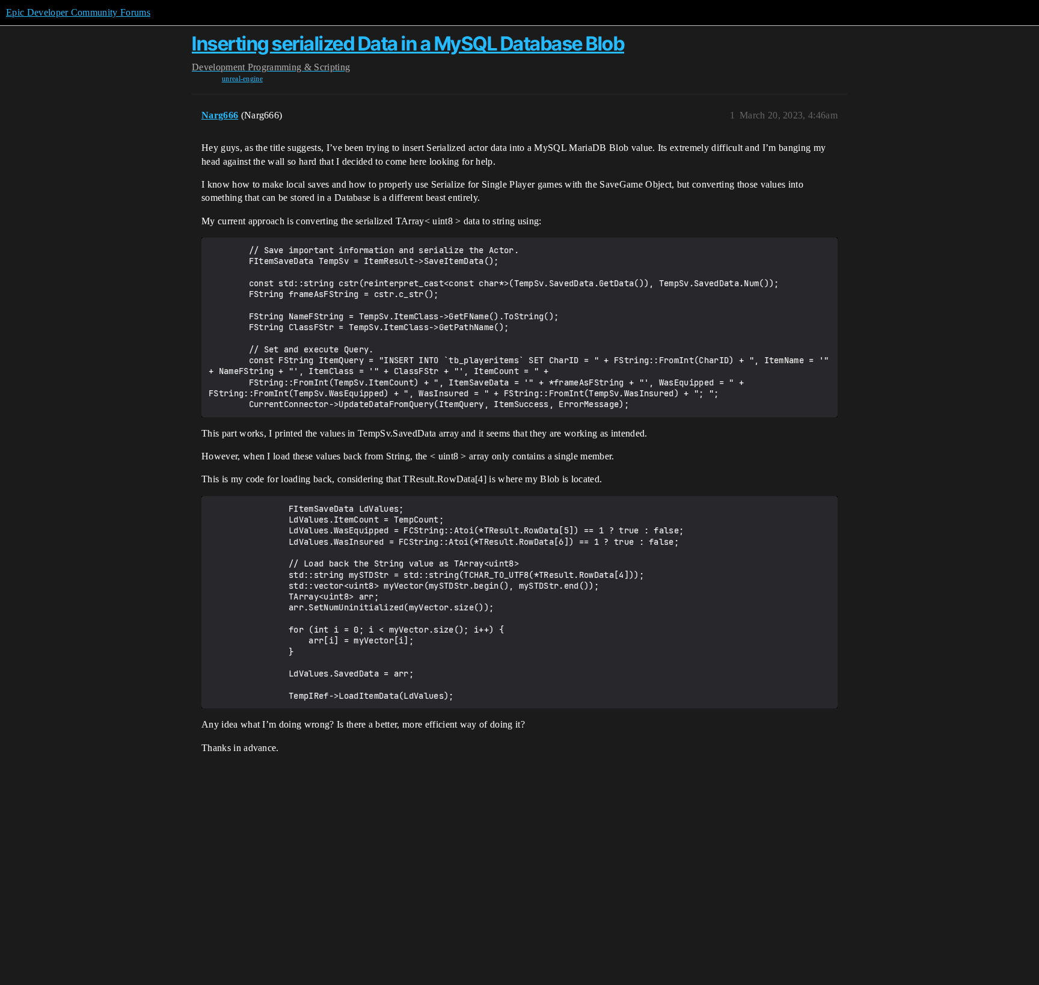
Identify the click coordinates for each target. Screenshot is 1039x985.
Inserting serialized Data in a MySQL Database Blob (408, 43)
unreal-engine (242, 79)
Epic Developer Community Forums (78, 12)
